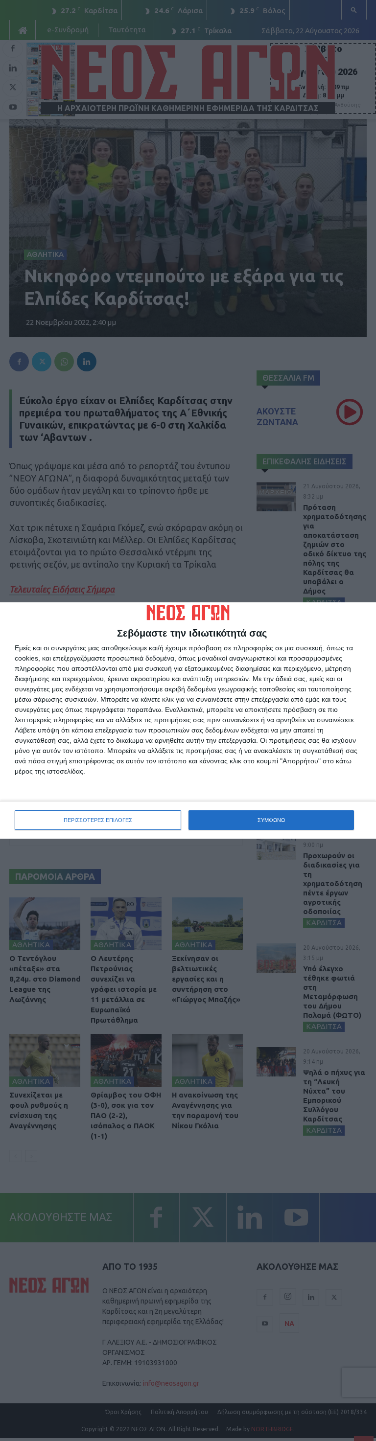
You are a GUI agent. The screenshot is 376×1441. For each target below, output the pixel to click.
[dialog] (188, 720)
